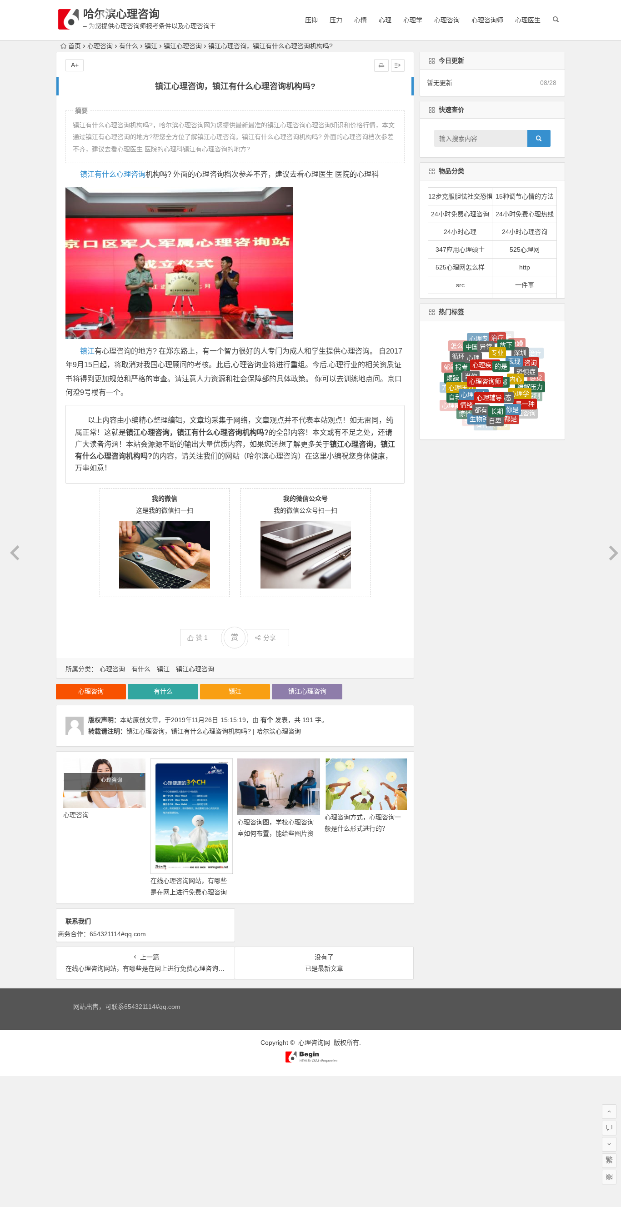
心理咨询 (447, 20)
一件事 (524, 285)
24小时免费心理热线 (525, 214)
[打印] (381, 65)
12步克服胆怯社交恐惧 (460, 196)
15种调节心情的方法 (525, 196)
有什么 (128, 46)
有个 (266, 719)
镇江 (151, 46)
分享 (269, 637)
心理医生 (528, 20)
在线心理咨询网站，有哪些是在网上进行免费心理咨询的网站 (188, 892)
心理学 (412, 20)
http (524, 267)
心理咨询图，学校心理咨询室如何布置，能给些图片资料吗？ (275, 833)
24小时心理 (460, 231)
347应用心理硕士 (460, 249)
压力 (336, 20)
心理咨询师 (487, 20)
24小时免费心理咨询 (460, 214)
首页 (74, 46)
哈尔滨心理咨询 (121, 14)
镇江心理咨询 (183, 46)
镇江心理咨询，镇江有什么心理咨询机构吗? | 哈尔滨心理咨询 (213, 731)
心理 (385, 20)
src (460, 285)
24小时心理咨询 (524, 231)
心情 (360, 20)
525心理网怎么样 (460, 267)
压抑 (311, 20)
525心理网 (525, 249)
